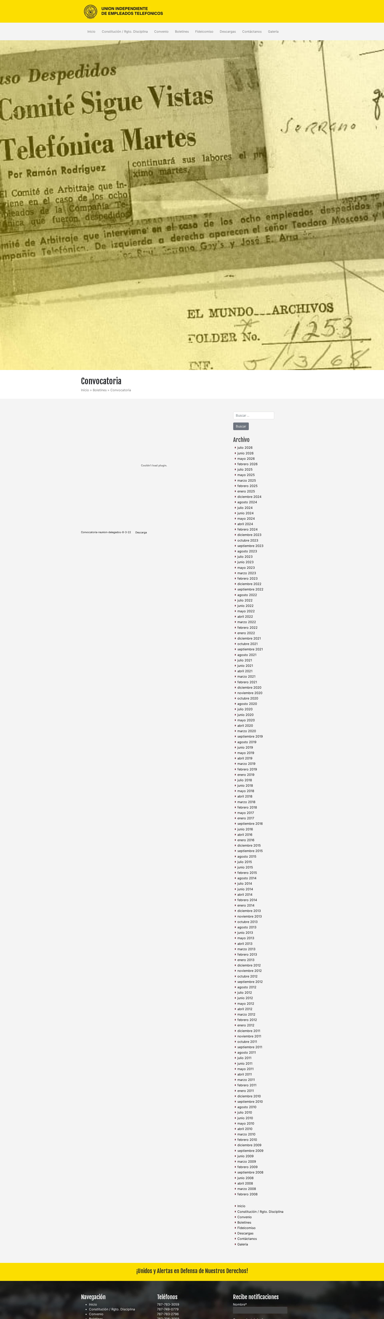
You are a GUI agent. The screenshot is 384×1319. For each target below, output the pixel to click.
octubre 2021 (247, 644)
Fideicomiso (204, 31)
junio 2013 (245, 933)
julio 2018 (244, 780)
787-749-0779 (168, 1309)
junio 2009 (245, 1156)
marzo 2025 (246, 480)
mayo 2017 (245, 813)
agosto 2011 (246, 1052)
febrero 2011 (246, 1085)
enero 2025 (246, 491)
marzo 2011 (246, 1080)
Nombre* (240, 1304)
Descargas (228, 31)
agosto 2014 (246, 878)
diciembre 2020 (249, 687)
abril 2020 (245, 726)
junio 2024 (245, 513)
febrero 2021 (247, 682)
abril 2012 (244, 1009)
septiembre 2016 (250, 824)
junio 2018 (245, 785)
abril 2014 (244, 894)
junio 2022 (245, 606)
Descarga (141, 532)
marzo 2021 (246, 676)
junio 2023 (245, 562)
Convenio (161, 31)
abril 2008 (245, 1183)
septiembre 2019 (250, 736)
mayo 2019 (245, 753)
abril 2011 (244, 1074)
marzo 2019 (246, 764)
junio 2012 (245, 998)
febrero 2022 (247, 628)
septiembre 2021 (250, 649)
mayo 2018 (245, 791)
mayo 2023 (246, 568)
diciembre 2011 (248, 1031)
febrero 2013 (247, 954)
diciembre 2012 (249, 965)
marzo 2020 (246, 731)
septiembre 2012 (250, 982)
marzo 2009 (246, 1161)
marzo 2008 (246, 1189)
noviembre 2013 (249, 916)
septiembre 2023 (250, 546)
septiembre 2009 (250, 1151)
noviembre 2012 (249, 971)
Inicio (91, 31)
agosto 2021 (246, 655)
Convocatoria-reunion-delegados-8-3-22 (106, 532)
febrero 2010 (247, 1140)
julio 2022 (245, 600)
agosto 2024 (247, 502)
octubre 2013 (247, 922)
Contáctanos (252, 31)
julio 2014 (244, 883)
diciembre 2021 (249, 638)
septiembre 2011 (249, 1047)
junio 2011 (244, 1063)
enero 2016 (245, 840)
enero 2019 (245, 775)
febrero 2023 (247, 578)
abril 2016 (244, 835)
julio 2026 (245, 448)
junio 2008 (245, 1178)
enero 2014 (245, 905)
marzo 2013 (246, 949)
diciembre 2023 (249, 535)
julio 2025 (245, 469)
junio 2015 (245, 867)
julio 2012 (244, 993)
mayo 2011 (245, 1069)
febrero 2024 (247, 529)
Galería (273, 31)
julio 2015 (244, 862)
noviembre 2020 (249, 693)
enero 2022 (246, 633)
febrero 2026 (247, 464)
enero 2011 (245, 1091)
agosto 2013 (246, 927)
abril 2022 (245, 617)
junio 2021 (245, 666)
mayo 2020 (246, 720)
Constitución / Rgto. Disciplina (125, 31)
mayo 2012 (245, 1004)
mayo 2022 (246, 611)
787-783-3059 (168, 1304)
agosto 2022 (247, 595)
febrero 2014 (247, 900)
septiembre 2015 (250, 851)
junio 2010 (245, 1118)
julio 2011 (244, 1058)
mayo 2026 (246, 459)
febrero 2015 (247, 873)
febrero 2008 (247, 1194)
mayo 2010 (245, 1123)
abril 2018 (244, 796)
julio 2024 (245, 508)
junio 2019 (245, 747)
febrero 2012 (247, 1020)
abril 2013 (244, 944)
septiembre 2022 (250, 589)
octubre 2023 (247, 540)
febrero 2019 (247, 769)
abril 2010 (244, 1129)
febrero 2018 (247, 807)
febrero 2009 (247, 1167)
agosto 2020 (247, 704)
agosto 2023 (247, 551)
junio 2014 (245, 889)
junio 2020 (245, 715)
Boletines (182, 31)
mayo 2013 (245, 938)
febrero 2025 (247, 486)
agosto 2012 (246, 987)
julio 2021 (244, 660)
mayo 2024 (246, 518)
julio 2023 (245, 557)
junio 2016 (245, 829)
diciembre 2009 (249, 1145)
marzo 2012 (246, 1014)
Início (85, 390)
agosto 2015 (246, 856)
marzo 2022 (246, 622)
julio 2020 (245, 709)
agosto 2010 (246, 1107)
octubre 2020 (247, 698)
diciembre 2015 (249, 845)
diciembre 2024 (249, 497)
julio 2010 (244, 1112)
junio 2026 (245, 453)
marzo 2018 (246, 802)
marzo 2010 (246, 1134)
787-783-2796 (168, 1314)
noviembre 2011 (249, 1036)
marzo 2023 (246, 573)
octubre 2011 (247, 1042)
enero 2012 (245, 1025)
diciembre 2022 (249, 584)
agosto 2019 (246, 742)
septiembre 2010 (250, 1102)
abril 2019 (244, 758)
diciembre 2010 (249, 1096)
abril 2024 (245, 524)
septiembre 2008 (250, 1172)
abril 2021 (244, 671)
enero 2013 (245, 960)
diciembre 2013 (249, 911)
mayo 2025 (246, 475)
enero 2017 (245, 818)
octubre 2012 (247, 976)
